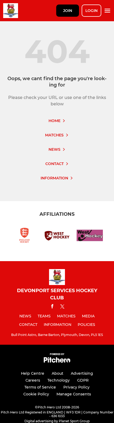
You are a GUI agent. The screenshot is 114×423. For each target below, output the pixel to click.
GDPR (83, 380)
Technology (58, 380)
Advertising (82, 373)
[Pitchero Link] (57, 361)
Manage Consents (73, 394)
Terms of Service (40, 387)
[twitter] (62, 307)
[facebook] (52, 307)
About (57, 373)
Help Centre (32, 373)
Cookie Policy (36, 394)
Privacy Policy (76, 387)
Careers (32, 380)
